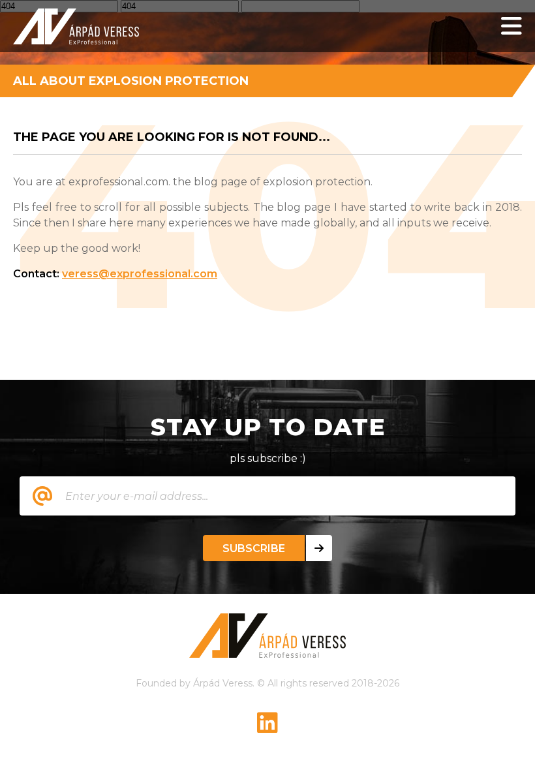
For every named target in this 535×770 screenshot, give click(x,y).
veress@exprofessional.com (139, 274)
